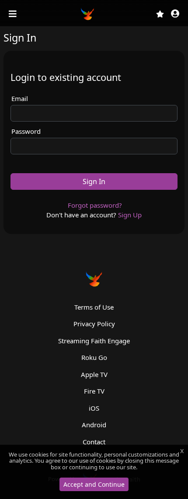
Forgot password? (95, 205)
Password (26, 131)
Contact (94, 441)
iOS (94, 408)
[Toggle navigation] (13, 14)
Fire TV (94, 391)
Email (19, 98)
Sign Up (130, 214)
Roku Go (94, 357)
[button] (175, 14)
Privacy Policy (94, 323)
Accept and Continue (94, 484)
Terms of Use (94, 307)
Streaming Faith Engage (94, 340)
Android (94, 424)
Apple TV (94, 374)
